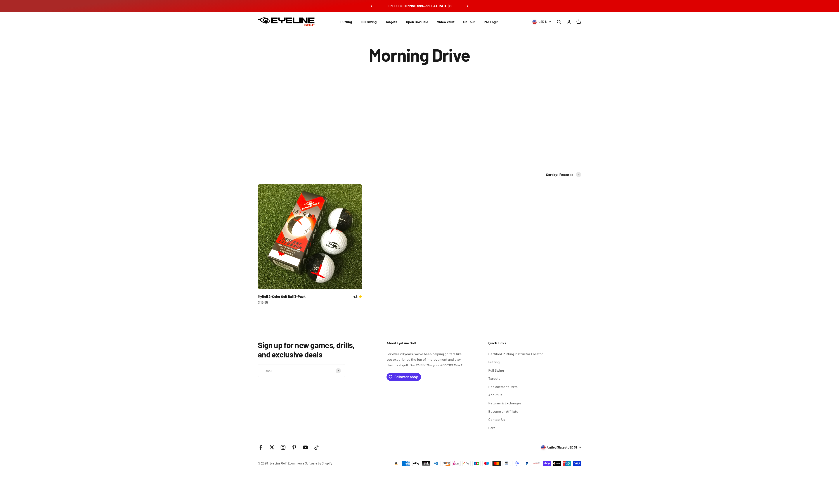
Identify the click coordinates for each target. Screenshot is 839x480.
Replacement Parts (503, 387)
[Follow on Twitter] (272, 447)
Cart (491, 428)
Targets (391, 22)
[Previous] (371, 6)
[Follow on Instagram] (283, 447)
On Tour (469, 22)
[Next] (468, 6)
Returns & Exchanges (505, 403)
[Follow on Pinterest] (294, 447)
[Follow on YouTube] (305, 447)
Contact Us (496, 419)
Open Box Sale (417, 22)
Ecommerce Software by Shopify (310, 463)
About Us (495, 395)
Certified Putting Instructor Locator (515, 354)
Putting (346, 22)
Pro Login (491, 22)
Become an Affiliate (503, 411)
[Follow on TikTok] (316, 447)
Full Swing (369, 22)
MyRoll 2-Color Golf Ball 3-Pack (282, 296)
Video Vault (445, 22)
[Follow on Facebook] (261, 447)
